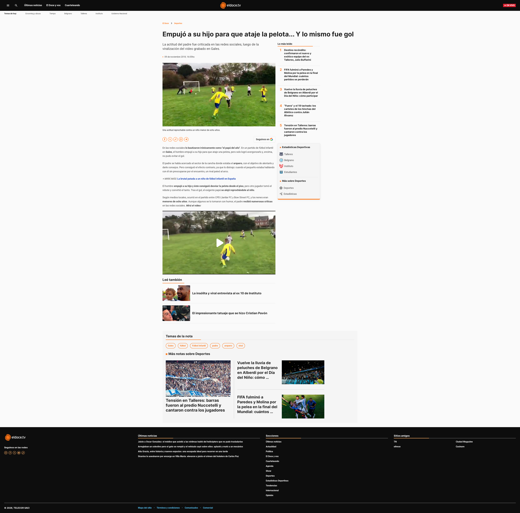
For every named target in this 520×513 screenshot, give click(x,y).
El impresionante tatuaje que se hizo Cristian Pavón (229, 313)
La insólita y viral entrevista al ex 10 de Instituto (226, 293)
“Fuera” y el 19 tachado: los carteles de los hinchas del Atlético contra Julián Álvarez (300, 110)
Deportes (178, 23)
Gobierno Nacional (119, 13)
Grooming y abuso (33, 13)
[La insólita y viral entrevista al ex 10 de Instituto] (176, 293)
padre (215, 345)
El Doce (165, 23)
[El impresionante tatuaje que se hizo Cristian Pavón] (176, 313)
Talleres (84, 13)
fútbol (183, 345)
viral (241, 345)
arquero (228, 345)
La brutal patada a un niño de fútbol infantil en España (206, 178)
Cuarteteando (72, 5)
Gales (170, 345)
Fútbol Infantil (199, 345)
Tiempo (52, 13)
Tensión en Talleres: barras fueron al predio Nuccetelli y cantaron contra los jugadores (300, 130)
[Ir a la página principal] (230, 5)
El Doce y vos (53, 5)
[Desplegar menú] (6, 5)
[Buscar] (16, 5)
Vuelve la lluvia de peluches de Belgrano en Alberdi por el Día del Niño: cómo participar (301, 92)
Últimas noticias (33, 5)
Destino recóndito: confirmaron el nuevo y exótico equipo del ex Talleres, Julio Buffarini (297, 55)
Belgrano (68, 13)
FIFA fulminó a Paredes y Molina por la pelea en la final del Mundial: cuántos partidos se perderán (301, 74)
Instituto (99, 13)
